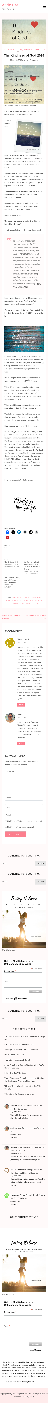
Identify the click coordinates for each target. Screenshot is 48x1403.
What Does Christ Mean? (14, 1055)
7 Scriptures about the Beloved (17, 1060)
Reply (21, 704)
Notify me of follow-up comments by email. (25, 821)
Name (7, 981)
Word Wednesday (30, 50)
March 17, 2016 (22, 642)
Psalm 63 (17, 604)
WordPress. (18, 1397)
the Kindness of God (29, 604)
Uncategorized (15, 50)
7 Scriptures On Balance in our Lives (19, 1094)
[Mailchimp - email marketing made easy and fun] (16, 997)
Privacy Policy (28, 1397)
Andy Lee (10, 5)
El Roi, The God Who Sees (15, 1073)
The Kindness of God (11, 562)
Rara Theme (32, 1394)
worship (41, 50)
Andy (25, 60)
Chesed (6, 50)
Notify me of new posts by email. (20, 827)
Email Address (10, 971)
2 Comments (33, 60)
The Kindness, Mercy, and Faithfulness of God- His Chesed (12, 580)
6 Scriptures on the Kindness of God (19, 1044)
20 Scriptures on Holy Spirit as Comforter (21, 1050)
